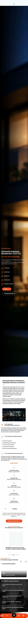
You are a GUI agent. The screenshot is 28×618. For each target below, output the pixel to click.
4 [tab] (13, 556)
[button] (26, 562)
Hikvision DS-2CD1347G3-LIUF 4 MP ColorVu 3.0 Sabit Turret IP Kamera (14, 548)
